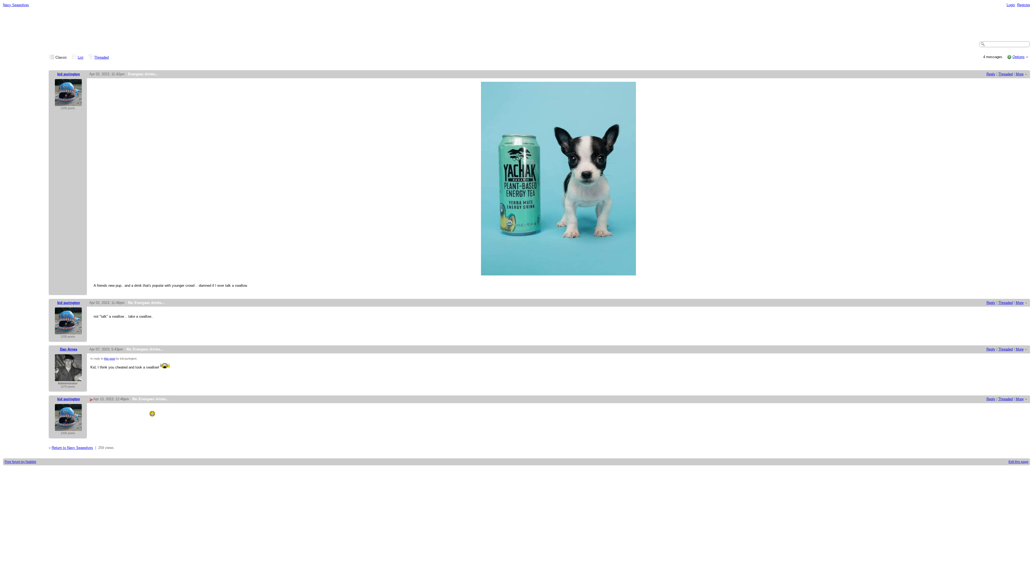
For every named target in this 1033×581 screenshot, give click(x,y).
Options (1019, 57)
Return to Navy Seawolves (72, 448)
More (1020, 74)
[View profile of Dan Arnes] (68, 378)
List (80, 57)
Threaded (101, 57)
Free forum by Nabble (20, 462)
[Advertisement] (516, 24)
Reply (990, 74)
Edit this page (1018, 462)
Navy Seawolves (16, 5)
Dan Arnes (68, 349)
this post (109, 358)
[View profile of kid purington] (68, 103)
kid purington (68, 74)
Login (1011, 5)
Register (1023, 5)
